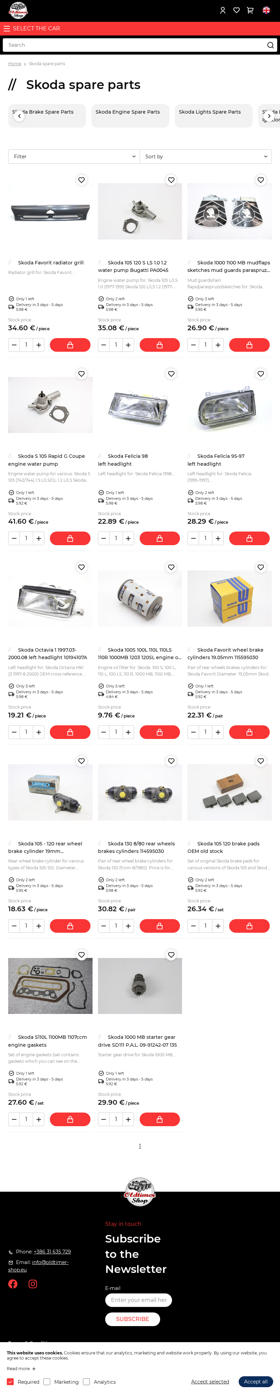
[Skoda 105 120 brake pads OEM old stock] (229, 792)
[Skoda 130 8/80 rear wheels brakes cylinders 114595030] (140, 792)
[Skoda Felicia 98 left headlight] (140, 405)
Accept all (256, 1382)
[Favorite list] (236, 10)
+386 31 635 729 (52, 1252)
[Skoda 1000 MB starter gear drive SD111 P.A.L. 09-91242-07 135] (140, 986)
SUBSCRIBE (132, 1319)
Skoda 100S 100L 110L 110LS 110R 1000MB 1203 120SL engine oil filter (139, 657)
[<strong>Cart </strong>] (249, 10)
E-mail (113, 1288)
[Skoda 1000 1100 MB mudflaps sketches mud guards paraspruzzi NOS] (229, 211)
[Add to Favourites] (81, 180)
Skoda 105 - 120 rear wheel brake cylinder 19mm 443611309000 (45, 851)
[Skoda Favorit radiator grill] (50, 211)
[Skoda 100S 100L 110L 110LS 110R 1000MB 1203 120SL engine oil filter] (140, 598)
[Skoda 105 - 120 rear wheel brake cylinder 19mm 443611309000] (50, 792)
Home (14, 63)
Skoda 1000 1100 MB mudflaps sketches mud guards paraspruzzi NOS (228, 270)
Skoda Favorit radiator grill (51, 263)
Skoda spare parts (47, 63)
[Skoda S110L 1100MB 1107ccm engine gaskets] (50, 986)
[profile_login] (222, 10)
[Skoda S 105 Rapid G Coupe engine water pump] (50, 405)
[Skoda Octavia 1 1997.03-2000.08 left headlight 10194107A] (50, 598)
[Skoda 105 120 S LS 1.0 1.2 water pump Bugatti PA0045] (140, 211)
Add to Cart (70, 345)
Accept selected (210, 1382)
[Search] (270, 45)
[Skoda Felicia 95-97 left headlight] (229, 405)
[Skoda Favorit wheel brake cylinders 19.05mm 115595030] (229, 598)
